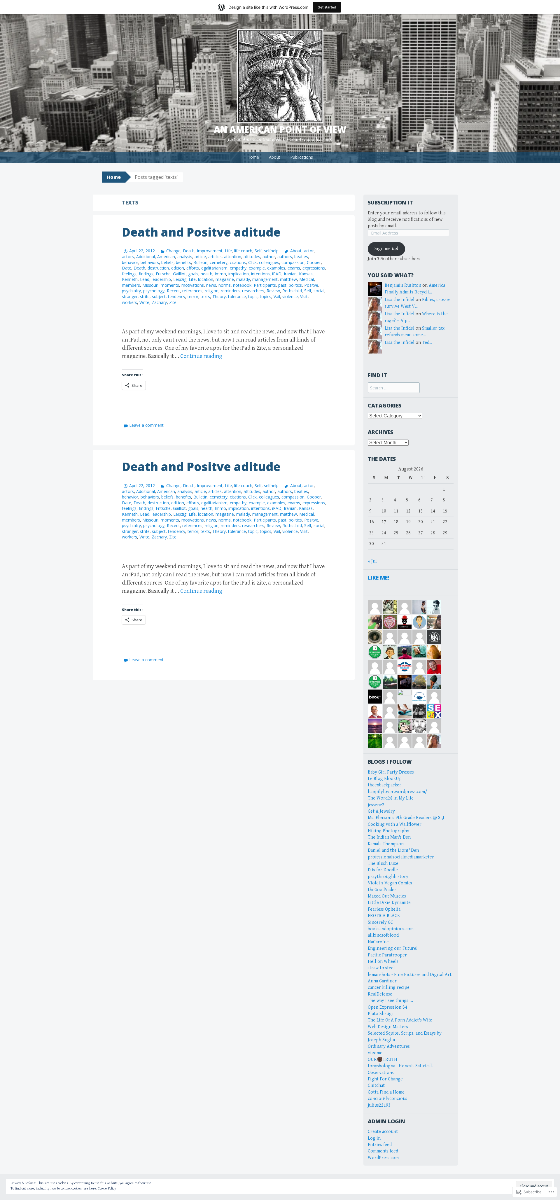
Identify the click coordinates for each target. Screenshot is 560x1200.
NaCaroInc (378, 942)
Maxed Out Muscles (387, 896)
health (206, 274)
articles (215, 256)
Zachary (159, 302)
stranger (130, 296)
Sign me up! (386, 248)
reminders (230, 290)
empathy (238, 268)
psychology (153, 290)
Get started (327, 7)
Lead (144, 279)
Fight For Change (385, 1079)
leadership (161, 279)
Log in (374, 1138)
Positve (311, 285)
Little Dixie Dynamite (389, 902)
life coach (243, 250)
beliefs (167, 262)
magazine (225, 279)
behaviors (150, 262)
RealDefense (380, 994)
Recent (173, 290)
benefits (183, 262)
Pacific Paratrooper (387, 955)
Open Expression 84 (387, 1007)
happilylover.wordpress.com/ (397, 792)
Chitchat (376, 1085)
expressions (313, 268)
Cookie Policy (107, 1188)
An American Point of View (280, 129)
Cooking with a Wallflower (394, 824)
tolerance (237, 296)
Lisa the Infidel (399, 299)
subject (159, 296)
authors (284, 256)
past (282, 285)
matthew (288, 279)
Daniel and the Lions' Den (393, 850)
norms (224, 285)
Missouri (150, 285)
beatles (301, 256)
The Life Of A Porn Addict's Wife (400, 1020)
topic (253, 296)
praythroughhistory (388, 876)
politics (295, 285)
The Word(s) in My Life (391, 798)
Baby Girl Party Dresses (391, 772)
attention (232, 256)
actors (128, 256)
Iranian (290, 274)
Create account (383, 1131)
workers (129, 302)
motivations (192, 285)
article (200, 256)
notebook (242, 285)
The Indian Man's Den (389, 837)
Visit (304, 296)
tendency (176, 296)
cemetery (219, 262)
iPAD (276, 274)
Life (228, 250)
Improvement (210, 250)
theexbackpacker (384, 785)
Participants (265, 285)
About (274, 157)
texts (205, 296)
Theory (219, 296)
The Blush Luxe (383, 863)
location (205, 279)
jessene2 (376, 805)
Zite (172, 302)
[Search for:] (394, 388)
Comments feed (383, 1151)
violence (290, 296)
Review (273, 290)
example (257, 268)
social (319, 290)
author (268, 256)
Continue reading (201, 356)
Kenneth (130, 279)
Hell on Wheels (383, 961)
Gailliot (179, 274)
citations (238, 262)
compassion (292, 262)
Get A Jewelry (381, 811)
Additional (145, 256)
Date (126, 268)
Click (252, 262)
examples (276, 268)
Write (144, 302)
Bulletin (200, 262)
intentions (260, 274)
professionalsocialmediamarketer (401, 857)
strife (145, 296)
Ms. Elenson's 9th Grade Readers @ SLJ (406, 818)
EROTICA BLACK (384, 916)
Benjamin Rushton (403, 285)
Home (253, 157)
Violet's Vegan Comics (390, 883)
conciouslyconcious (387, 1098)
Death (189, 250)
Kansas (306, 274)
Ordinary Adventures (389, 1046)
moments (170, 285)
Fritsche (163, 274)
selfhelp (271, 250)
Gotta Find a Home (386, 1092)
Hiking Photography (388, 831)
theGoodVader (382, 890)
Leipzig (179, 279)
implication (238, 274)
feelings (129, 274)
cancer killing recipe (389, 987)
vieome (375, 1053)
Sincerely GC (380, 922)
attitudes (252, 256)
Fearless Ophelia (384, 909)
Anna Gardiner (382, 981)
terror (193, 296)
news (211, 285)
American (166, 256)
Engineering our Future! (392, 948)
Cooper (314, 262)
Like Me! (378, 577)
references (192, 290)
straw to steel (381, 968)
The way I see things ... (390, 1000)
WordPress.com (383, 1158)
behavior (130, 262)
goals (193, 274)
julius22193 (379, 1105)
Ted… (427, 342)
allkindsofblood (383, 935)
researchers (253, 290)
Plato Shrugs (380, 1014)
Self (258, 250)
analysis (184, 256)
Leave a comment (146, 425)
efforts (192, 268)
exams (294, 268)
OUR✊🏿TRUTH (382, 1059)
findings (146, 274)
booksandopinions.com (391, 929)
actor (309, 250)
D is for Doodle (383, 870)
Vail (277, 296)
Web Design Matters (388, 1027)
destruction (158, 268)
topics (265, 296)
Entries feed (380, 1144)
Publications (301, 157)
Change (173, 250)
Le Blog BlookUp (385, 778)
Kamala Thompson (386, 844)
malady (243, 279)
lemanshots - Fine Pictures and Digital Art (410, 974)
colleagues (269, 262)
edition (177, 268)
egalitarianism (214, 268)
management (265, 279)
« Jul (372, 561)
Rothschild (292, 290)
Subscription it (390, 202)
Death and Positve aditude (201, 232)
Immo (220, 274)
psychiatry (131, 290)
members (131, 285)
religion (211, 290)
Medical (306, 279)
